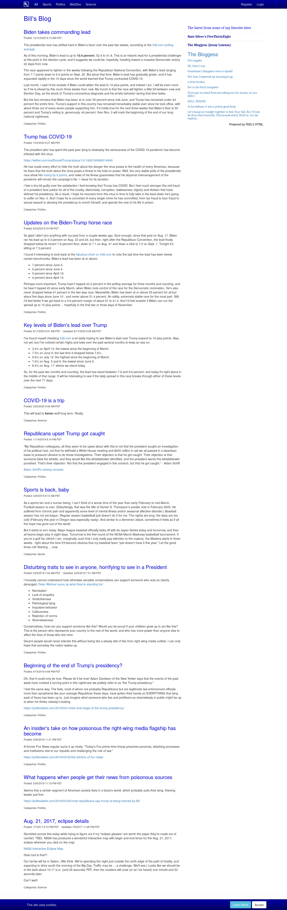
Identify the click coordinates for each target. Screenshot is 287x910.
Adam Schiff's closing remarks (43, 469)
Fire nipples (195, 60)
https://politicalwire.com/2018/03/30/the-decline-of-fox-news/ (64, 757)
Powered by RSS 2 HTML (246, 124)
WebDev (75, 4)
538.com (65, 338)
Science (91, 4)
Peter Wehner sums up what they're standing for (70, 584)
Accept (259, 905)
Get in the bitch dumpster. (203, 87)
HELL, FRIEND (197, 101)
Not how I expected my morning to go (210, 77)
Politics (60, 4)
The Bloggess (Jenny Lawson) (209, 45)
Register (246, 4)
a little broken (196, 82)
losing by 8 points (55, 175)
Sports (47, 4)
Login (260, 4)
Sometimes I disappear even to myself (210, 71)
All (36, 4)
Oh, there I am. (196, 66)
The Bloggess (203, 54)
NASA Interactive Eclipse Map (43, 848)
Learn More (240, 905)
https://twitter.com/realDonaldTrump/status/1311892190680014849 (68, 160)
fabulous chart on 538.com (94, 254)
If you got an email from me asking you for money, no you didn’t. (222, 94)
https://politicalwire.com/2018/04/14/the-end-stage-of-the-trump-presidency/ (74, 708)
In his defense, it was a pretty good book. (212, 106)
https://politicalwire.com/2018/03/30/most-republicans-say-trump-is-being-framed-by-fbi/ (82, 801)
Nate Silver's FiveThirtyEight (209, 37)
